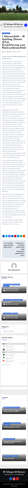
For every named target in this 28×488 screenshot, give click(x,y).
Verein (20, 299)
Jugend (12, 407)
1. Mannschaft (6, 33)
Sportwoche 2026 (9, 458)
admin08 (8, 290)
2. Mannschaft (16, 284)
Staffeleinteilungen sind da (11, 288)
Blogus (21, 484)
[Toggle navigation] (1, 25)
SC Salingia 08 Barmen (13, 24)
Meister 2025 (7, 302)
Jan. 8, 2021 (15, 317)
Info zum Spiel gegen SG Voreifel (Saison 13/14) (9, 245)
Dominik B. (9, 51)
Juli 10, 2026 (15, 290)
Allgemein (6, 286)
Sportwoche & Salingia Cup (11, 456)
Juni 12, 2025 (15, 304)
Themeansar (14, 486)
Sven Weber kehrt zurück (10, 316)
